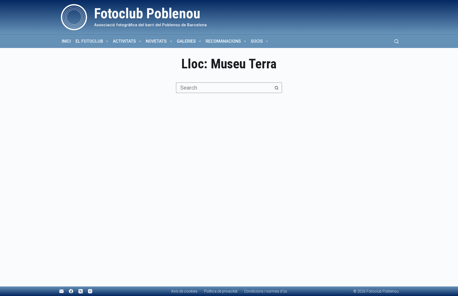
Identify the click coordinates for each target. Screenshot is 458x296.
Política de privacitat (220, 291)
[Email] (61, 291)
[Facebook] (71, 291)
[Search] (396, 41)
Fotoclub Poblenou (147, 13)
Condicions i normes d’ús (265, 291)
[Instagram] (90, 291)
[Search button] (276, 87)
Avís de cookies (184, 291)
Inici (66, 41)
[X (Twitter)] (80, 291)
